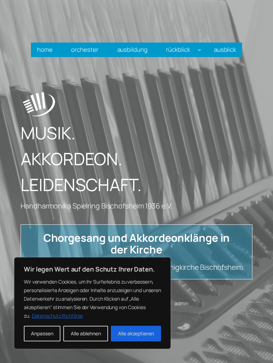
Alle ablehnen (86, 333)
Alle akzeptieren (136, 333)
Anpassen (42, 333)
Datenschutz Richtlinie (57, 315)
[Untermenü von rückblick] (199, 49)
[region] (92, 303)
